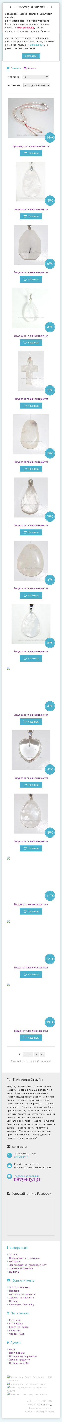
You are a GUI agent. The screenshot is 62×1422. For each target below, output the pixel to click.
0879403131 (37, 44)
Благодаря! (31, 56)
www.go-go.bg (25, 27)
